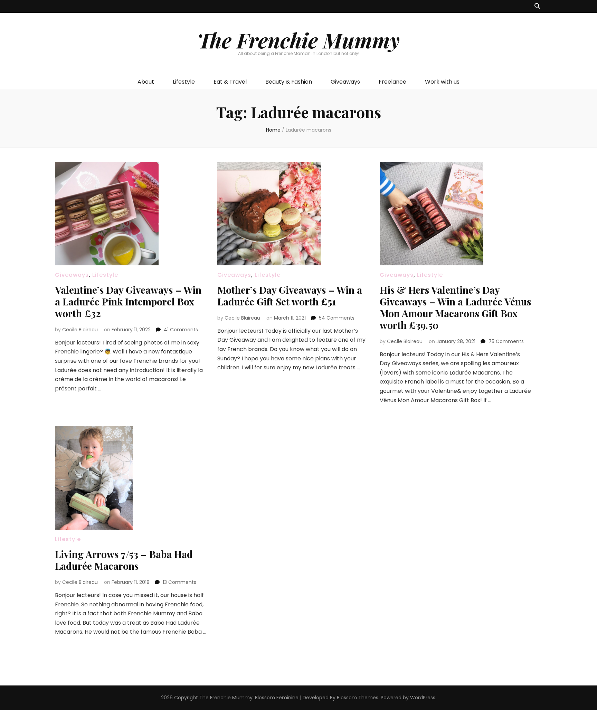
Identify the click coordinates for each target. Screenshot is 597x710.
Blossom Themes (357, 697)
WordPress (422, 697)
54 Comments (336, 317)
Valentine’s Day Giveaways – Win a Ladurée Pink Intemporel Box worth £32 (128, 301)
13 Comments (179, 582)
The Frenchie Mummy (298, 40)
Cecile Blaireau (80, 329)
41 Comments (181, 329)
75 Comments (506, 341)
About (146, 82)
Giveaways (345, 82)
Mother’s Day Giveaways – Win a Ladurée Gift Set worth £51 (289, 295)
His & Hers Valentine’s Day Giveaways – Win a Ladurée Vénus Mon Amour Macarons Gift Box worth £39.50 (455, 307)
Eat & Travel (230, 82)
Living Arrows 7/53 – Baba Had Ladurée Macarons (124, 560)
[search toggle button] (537, 6)
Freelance (392, 82)
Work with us (442, 82)
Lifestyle (184, 82)
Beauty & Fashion (288, 82)
